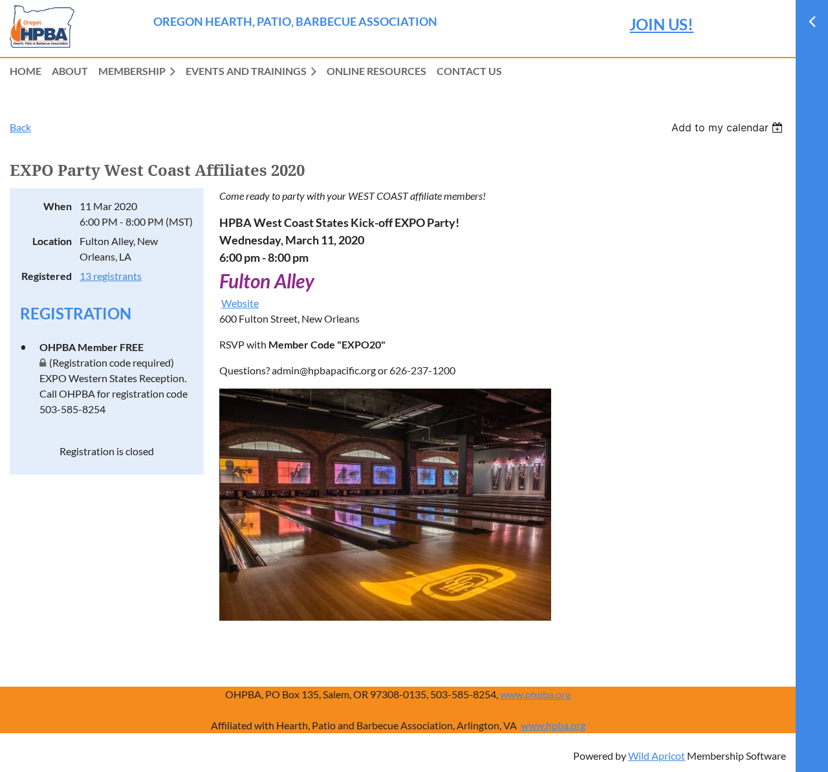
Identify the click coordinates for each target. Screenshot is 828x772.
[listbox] (728, 127)
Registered (46, 276)
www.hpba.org (553, 725)
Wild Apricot (656, 755)
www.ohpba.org (535, 694)
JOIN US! (661, 24)
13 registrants (111, 276)
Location (52, 241)
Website (240, 303)
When (57, 206)
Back (20, 127)
